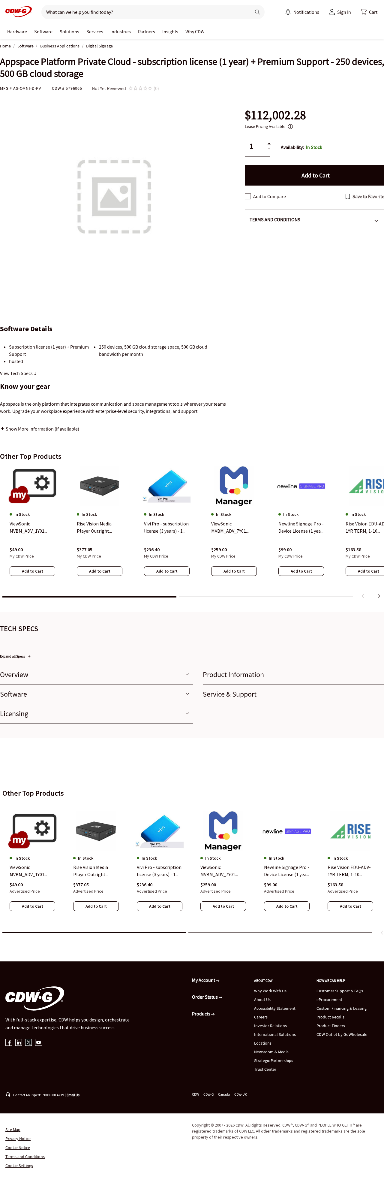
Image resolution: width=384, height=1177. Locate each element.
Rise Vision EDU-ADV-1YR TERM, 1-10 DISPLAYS (349, 871)
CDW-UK (240, 1094)
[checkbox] (248, 196)
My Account (204, 980)
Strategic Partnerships (273, 1060)
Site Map (12, 1129)
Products (201, 1014)
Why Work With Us (270, 991)
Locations (263, 1043)
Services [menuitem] (94, 32)
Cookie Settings (19, 1165)
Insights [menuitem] (170, 32)
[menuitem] (288, 12)
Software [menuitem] (43, 32)
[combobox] (143, 12)
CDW (195, 1094)
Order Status (205, 997)
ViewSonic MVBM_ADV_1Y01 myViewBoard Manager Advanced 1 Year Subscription (30, 871)
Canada (224, 1094)
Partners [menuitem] (146, 32)
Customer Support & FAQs (339, 991)
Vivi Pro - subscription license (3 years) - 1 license (159, 871)
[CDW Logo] (17, 12)
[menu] (302, 12)
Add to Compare (269, 196)
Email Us (73, 1095)
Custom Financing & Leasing (341, 1008)
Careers (261, 1017)
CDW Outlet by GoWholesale (341, 1034)
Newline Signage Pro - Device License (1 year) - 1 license (287, 871)
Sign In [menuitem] (344, 12)
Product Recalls (330, 1017)
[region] (192, 533)
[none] (17, 31)
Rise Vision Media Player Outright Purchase (90, 871)
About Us (262, 999)
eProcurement (329, 999)
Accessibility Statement (275, 1008)
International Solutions (275, 1034)
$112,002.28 (275, 115)
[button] (369, 12)
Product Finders (330, 1025)
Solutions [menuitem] (69, 32)
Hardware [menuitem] (17, 32)
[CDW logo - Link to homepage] (17, 12)
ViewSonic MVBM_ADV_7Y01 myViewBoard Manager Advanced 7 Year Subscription (221, 871)
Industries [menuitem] (120, 32)
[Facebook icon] (8, 1043)
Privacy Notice (18, 1138)
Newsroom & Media (271, 1051)
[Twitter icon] (28, 1043)
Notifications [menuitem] (306, 12)
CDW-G (208, 1094)
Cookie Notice (17, 1147)
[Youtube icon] (38, 1043)
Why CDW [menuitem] (195, 32)
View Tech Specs (17, 373)
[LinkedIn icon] (18, 1043)
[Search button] (257, 12)
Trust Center (265, 1069)
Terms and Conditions (25, 1156)
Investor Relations (270, 1025)
